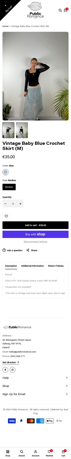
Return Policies (56, 265)
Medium (9, 186)
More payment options (35, 241)
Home (5, 26)
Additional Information (32, 265)
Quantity (6, 197)
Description (11, 265)
